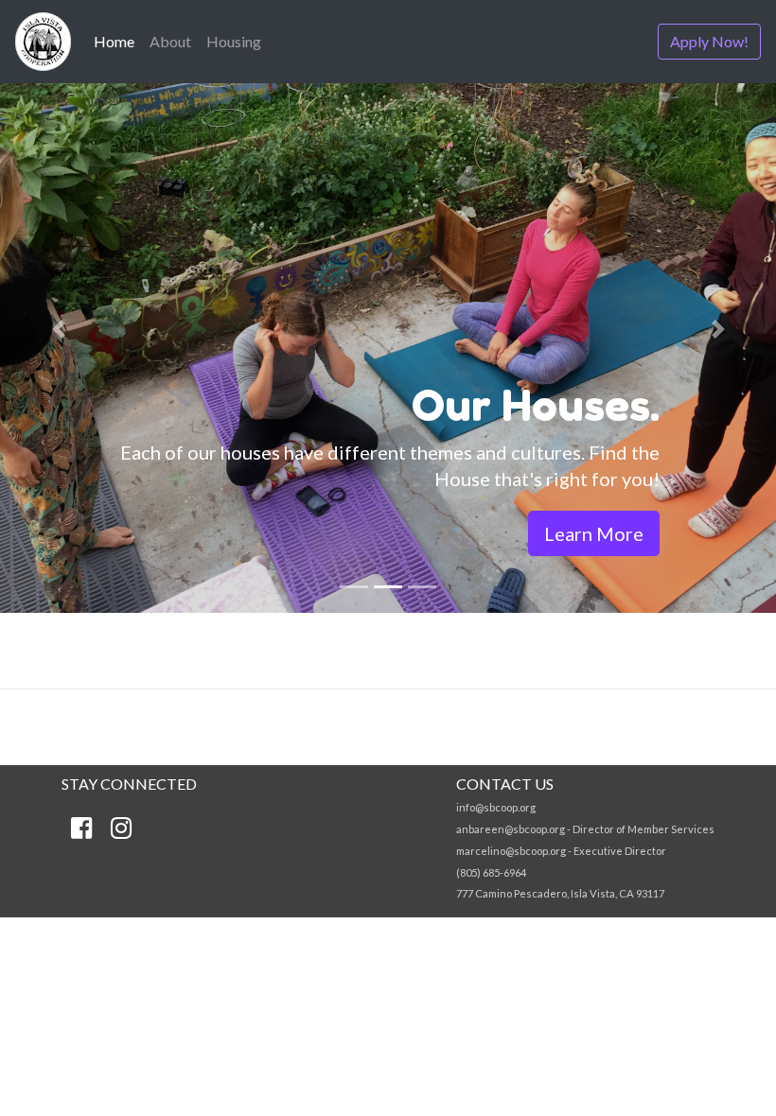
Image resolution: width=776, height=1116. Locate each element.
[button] (58, 329)
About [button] (170, 41)
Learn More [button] (594, 533)
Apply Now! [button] (709, 41)
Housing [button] (233, 41)
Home (118, 40)
